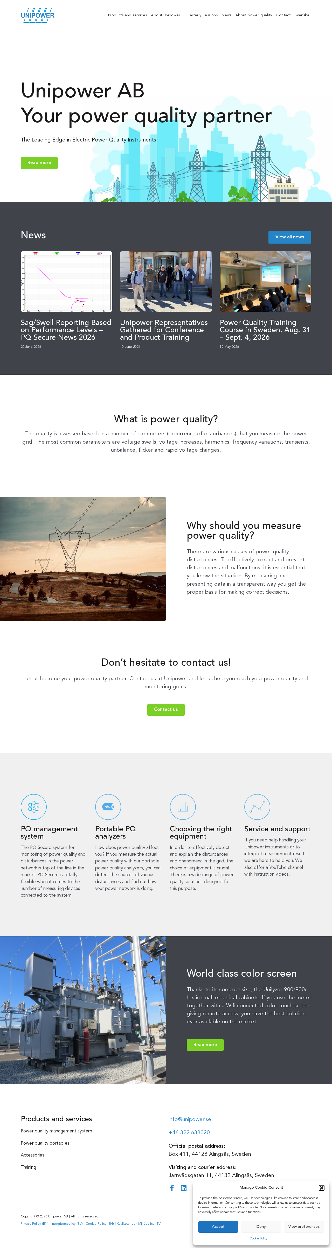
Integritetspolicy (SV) (67, 1223)
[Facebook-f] (172, 1188)
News (226, 15)
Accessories (32, 1155)
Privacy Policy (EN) (35, 1223)
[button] (321, 1187)
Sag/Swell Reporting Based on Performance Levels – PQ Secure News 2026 (66, 331)
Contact (283, 15)
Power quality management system (56, 1131)
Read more (39, 163)
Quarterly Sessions (201, 15)
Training (28, 1167)
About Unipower (165, 15)
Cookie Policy (258, 1238)
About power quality (254, 15)
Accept (218, 1227)
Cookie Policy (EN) (100, 1223)
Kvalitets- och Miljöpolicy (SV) (139, 1223)
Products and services (127, 15)
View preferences (304, 1227)
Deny (261, 1227)
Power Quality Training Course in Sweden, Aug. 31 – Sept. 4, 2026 (265, 331)
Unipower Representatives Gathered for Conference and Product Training (164, 331)
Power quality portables (45, 1143)
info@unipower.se (190, 1119)
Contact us (166, 709)
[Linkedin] (183, 1188)
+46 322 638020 (189, 1133)
